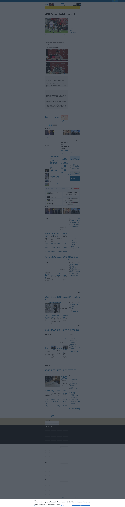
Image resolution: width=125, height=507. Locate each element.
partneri (37, 501)
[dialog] (62, 503)
